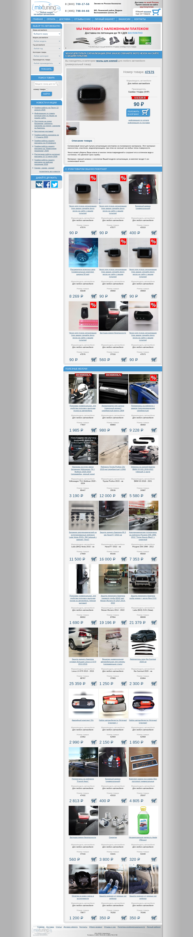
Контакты (140, 19)
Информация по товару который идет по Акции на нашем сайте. (45, 115)
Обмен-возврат (95, 927)
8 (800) (77, 4)
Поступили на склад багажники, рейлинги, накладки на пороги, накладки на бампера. (47, 124)
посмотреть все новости (49, 171)
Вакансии (124, 19)
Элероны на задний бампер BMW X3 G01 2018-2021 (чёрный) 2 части (143, 469)
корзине (147, 11)
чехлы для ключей (107, 60)
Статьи (59, 927)
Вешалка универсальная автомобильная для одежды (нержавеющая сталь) (113, 661)
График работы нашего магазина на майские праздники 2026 (44, 162)
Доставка (64, 19)
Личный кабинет (105, 19)
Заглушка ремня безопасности (113, 333)
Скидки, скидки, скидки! (44, 168)
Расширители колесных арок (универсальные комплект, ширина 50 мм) (82, 271)
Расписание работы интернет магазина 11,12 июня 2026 (47, 155)
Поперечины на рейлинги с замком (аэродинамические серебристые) (143, 408)
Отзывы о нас (82, 19)
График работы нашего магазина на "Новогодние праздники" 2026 (45, 148)
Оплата (51, 19)
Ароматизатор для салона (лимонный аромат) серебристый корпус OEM (113, 408)
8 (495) (77, 10)
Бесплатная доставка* (43, 131)
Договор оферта (71, 927)
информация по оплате (139, 120)
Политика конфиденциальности (131, 927)
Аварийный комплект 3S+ (83, 720)
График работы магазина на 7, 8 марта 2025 (46, 136)
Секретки (113, 837)
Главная (38, 19)
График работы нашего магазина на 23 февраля (45, 142)
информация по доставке (139, 123)
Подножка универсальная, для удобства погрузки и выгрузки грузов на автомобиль (83, 408)
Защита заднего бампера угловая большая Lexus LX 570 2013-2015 (82, 661)
